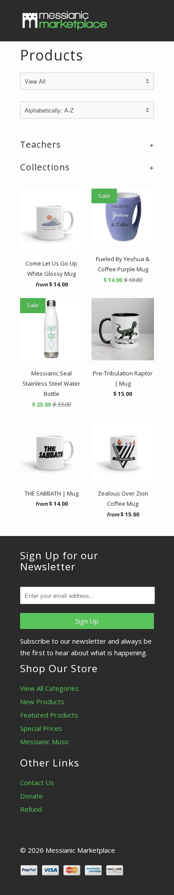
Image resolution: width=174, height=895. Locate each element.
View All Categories (49, 688)
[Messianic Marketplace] (64, 20)
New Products (42, 701)
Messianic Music (44, 741)
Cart (145, 17)
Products (51, 55)
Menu (127, 17)
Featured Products (49, 714)
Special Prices (41, 728)
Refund (31, 809)
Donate (31, 795)
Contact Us (37, 782)
